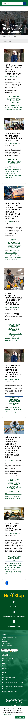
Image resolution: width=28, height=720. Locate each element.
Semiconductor (17, 492)
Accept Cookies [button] (20, 717)
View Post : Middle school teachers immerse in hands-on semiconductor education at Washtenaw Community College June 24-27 (14, 484)
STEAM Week (13, 563)
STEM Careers (13, 167)
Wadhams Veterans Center (14, 109)
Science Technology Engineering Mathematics (13, 572)
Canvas (4, 675)
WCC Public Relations (12, 77)
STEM (15, 259)
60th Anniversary (16, 107)
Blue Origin (9, 175)
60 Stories (12, 105)
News (9, 36)
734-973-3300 (6, 643)
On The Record (14, 338)
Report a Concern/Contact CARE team (12, 686)
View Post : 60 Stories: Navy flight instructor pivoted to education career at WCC (14, 99)
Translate (15, 652)
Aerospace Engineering (12, 169)
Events (4, 666)
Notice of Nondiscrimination (10, 691)
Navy (14, 412)
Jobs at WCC (5, 668)
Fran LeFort (9, 221)
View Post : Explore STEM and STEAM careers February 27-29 (14, 558)
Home (4, 36)
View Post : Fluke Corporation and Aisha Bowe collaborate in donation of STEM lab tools (14, 327)
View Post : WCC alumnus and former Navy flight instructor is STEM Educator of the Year (14, 401)
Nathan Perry (15, 173)
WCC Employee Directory (9, 677)
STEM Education (10, 171)
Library (4, 672)
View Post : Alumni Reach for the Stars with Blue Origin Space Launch (14, 162)
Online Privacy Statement (9, 689)
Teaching (11, 407)
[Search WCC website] (24, 3)
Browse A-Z (5, 661)
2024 (10, 492)
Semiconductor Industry (13, 498)
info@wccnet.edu (7, 645)
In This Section (7, 41)
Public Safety (6, 680)
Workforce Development (13, 494)
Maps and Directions (8, 658)
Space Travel (17, 175)
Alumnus (19, 412)
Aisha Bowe (9, 177)
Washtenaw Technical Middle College (12, 682)
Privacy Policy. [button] (7, 714)
